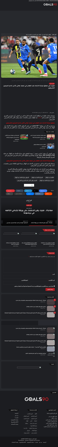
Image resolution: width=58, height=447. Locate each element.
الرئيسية (52, 80)
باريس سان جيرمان (33, 423)
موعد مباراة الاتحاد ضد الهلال (46, 180)
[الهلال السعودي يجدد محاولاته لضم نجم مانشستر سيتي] (47, 237)
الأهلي (36, 413)
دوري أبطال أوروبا (34, 425)
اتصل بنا (16, 417)
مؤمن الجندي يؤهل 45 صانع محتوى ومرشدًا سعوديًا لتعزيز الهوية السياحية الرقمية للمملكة (25, 313)
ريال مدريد (25, 428)
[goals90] (50, 4)
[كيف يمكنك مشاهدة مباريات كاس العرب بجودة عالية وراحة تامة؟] (51, 137)
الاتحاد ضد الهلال (49, 177)
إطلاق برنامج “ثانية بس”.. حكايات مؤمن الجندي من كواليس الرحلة (38, 34)
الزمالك (35, 420)
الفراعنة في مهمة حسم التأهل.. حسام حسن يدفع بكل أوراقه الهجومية (12, 137)
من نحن (16, 415)
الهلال (27, 420)
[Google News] (29, 185)
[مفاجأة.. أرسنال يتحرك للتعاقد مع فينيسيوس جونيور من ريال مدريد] (51, 302)
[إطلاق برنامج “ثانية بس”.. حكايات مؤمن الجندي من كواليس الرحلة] (51, 349)
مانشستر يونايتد (26, 432)
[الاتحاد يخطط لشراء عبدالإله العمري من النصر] (11, 237)
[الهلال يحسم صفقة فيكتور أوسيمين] (51, 146)
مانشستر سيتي (34, 432)
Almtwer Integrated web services (32, 440)
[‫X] (36, 405)
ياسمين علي (52, 112)
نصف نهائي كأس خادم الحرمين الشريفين (26, 180)
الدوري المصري (26, 418)
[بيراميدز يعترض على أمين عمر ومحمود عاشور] (51, 355)
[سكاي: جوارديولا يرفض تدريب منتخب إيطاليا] (51, 308)
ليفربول (28, 430)
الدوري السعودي (34, 418)
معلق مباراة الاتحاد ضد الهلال (21, 177)
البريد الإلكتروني (51, 280)
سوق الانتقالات (34, 430)
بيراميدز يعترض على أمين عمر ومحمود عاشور (36, 353)
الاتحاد (39, 117)
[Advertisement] (29, 22)
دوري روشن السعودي (33, 428)
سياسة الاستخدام (14, 424)
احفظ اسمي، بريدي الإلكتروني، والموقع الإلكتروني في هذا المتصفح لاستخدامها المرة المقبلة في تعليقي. (34, 286)
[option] (29, 212)
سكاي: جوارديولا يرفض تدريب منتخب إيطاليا (36, 306)
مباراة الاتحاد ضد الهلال (36, 177)
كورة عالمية (29, 205)
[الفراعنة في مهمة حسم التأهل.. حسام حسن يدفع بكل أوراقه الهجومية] (24, 137)
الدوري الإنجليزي (34, 416)
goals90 (23, 438)
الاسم (53, 274)
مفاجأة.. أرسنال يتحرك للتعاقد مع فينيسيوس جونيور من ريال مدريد (31, 300)
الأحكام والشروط (14, 422)
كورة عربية (47, 80)
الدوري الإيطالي (26, 416)
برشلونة (26, 423)
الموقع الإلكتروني (24, 280)
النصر (31, 420)
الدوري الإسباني (30, 413)
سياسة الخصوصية (14, 419)
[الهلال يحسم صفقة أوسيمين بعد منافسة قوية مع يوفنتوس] (29, 237)
